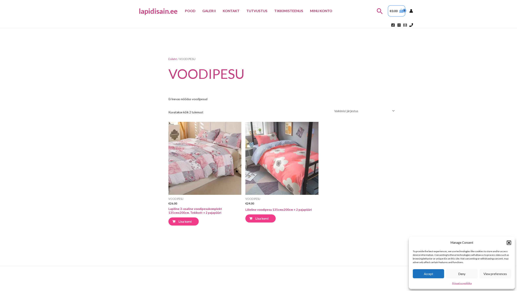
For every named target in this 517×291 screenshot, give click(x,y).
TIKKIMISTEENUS (288, 11)
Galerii (209, 11)
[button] (509, 243)
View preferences (495, 274)
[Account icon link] (411, 11)
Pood (190, 11)
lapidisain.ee (158, 11)
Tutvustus (256, 11)
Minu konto (321, 11)
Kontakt (231, 11)
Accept (428, 274)
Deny (462, 274)
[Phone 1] (411, 25)
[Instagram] (399, 25)
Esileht (172, 59)
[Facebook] (393, 25)
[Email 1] (405, 25)
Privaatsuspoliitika (462, 283)
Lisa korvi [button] (185, 221)
